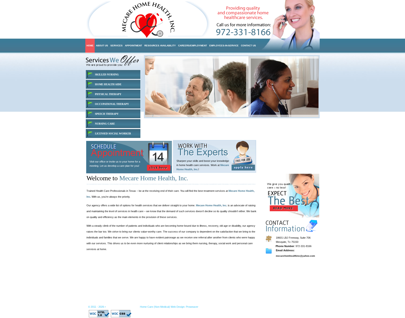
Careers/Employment (209, 302)
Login (288, 302)
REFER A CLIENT (282, 264)
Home (92, 302)
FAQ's (275, 290)
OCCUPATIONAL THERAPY (112, 104)
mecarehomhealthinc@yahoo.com (295, 256)
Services (126, 302)
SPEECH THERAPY (107, 113)
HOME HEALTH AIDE (108, 84)
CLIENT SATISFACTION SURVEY (292, 281)
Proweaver (192, 306)
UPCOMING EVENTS (284, 273)
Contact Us (271, 302)
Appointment (146, 302)
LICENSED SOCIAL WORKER (113, 133)
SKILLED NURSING (107, 74)
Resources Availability (175, 302)
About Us (108, 302)
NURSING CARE (105, 123)
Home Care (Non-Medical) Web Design (162, 306)
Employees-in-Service (243, 302)
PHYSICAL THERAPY (108, 94)
